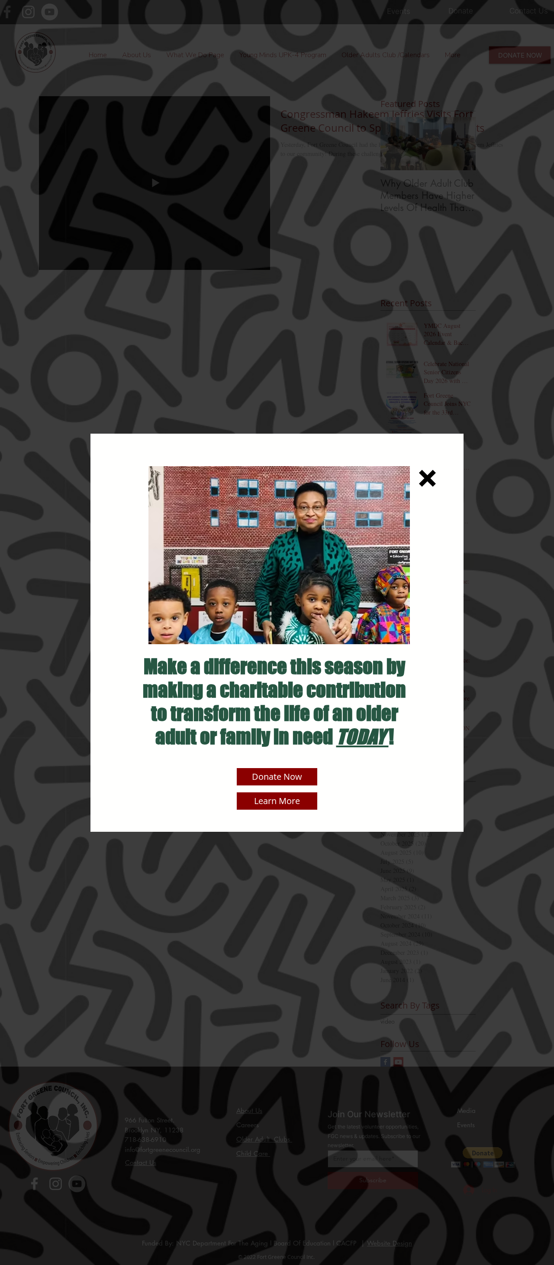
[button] (427, 478)
